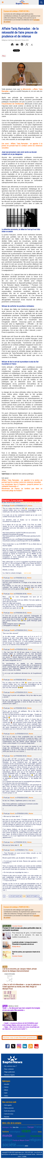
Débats (6, 1090)
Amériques (5, 1127)
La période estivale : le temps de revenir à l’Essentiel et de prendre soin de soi (24, 943)
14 (20, 896)
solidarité (20, 1145)
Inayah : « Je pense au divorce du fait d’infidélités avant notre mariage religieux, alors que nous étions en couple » (20, 1024)
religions (36, 1140)
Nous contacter (9, 1069)
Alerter (30, 505)
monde (7, 1135)
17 (31, 896)
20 (41, 899)
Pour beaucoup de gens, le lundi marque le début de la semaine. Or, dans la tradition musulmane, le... (27, 935)
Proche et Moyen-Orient (20, 1140)
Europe (31, 1127)
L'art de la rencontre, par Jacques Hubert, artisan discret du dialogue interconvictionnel (19, 970)
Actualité (6, 1084)
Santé (5, 1093)
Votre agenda (8, 1105)
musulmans (36, 1136)
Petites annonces (9, 1108)
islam (26, 1130)
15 (24, 896)
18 (35, 896)
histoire (5, 1131)
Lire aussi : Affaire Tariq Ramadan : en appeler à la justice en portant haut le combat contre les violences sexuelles (22, 146)
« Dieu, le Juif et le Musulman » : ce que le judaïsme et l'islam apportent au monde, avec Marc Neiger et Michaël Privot (21, 986)
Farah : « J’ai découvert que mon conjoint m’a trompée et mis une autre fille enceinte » (21, 1009)
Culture (6, 1087)
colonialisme (23, 1127)
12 (13, 896)
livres (40, 1132)
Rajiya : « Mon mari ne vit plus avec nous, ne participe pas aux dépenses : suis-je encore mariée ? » (20, 1028)
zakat (26, 1146)
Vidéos (6, 1096)
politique (7, 1140)
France (38, 1126)
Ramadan (6, 1117)
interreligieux (15, 1131)
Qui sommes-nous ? (10, 1066)
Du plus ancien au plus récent (30, 502)
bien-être (15, 1127)
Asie (11, 1127)
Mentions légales (9, 1075)
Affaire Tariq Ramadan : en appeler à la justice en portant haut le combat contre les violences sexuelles (22, 481)
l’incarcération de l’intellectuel (13, 104)
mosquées (21, 1136)
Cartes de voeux (8, 1114)
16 (28, 896)
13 (17, 896)
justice (34, 1132)
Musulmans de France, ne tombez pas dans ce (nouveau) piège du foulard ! (22, 489)
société (9, 1145)
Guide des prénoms (9, 1111)
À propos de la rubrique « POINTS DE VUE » (16, 11)
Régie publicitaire (9, 1072)
